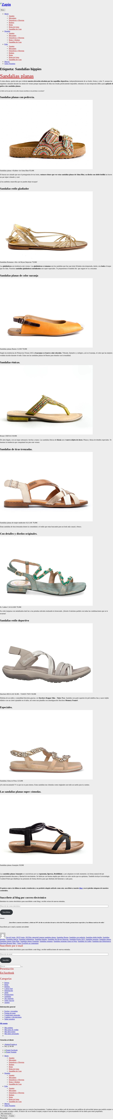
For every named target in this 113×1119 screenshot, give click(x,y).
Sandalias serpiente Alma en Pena (65, 941)
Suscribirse (6, 912)
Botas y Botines (14, 40)
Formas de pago (10, 1013)
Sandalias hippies (41, 939)
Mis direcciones (9, 1032)
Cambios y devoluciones (13, 1017)
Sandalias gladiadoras (26, 939)
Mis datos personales (11, 1034)
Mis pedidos (8, 1028)
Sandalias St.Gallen (84, 941)
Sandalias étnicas (12, 939)
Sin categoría (33, 937)
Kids (6, 44)
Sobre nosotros (9, 1019)
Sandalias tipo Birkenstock (101, 941)
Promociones (8, 994)
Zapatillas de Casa (15, 29)
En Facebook (7, 972)
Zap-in (8, 937)
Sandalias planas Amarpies (29, 941)
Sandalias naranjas (92, 939)
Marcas (6, 62)
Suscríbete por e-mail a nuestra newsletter (14, 927)
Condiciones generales (12, 1015)
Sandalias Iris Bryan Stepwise (58, 939)
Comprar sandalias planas (47, 937)
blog (80, 888)
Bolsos (6, 983)
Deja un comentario (32, 943)
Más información (6, 1113)
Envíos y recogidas (11, 1011)
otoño (6, 993)
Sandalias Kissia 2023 (77, 939)
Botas (11, 25)
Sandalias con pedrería (77, 937)
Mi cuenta (4, 1023)
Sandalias (7, 996)
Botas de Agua (14, 27)
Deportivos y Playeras (16, 20)
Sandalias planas (17, 76)
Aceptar (11, 1116)
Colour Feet (8, 989)
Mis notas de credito (11, 1030)
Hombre (7, 31)
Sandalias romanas (46, 941)
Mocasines (12, 18)
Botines (11, 22)
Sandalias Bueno (62, 937)
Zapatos (11, 16)
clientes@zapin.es (10, 1044)
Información (8, 991)
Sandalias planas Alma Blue (9, 941)
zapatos (7, 1002)
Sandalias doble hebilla (94, 937)
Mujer (6, 14)
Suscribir (6, 960)
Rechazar (4, 1116)
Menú (2, 10)
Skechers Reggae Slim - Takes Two (12, 943)
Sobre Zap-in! (9, 1000)
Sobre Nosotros (9, 64)
